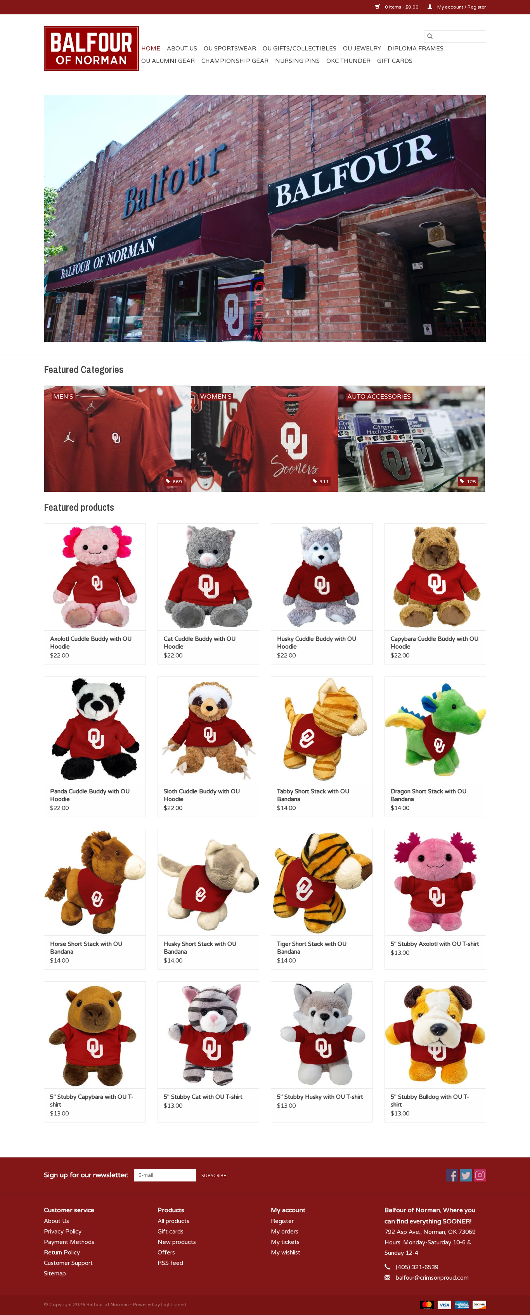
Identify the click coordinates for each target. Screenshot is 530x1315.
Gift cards (394, 60)
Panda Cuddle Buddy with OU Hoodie (90, 795)
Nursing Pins (297, 60)
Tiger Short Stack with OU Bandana (311, 947)
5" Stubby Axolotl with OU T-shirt (435, 943)
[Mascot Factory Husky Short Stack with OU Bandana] (209, 882)
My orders (284, 1231)
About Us (182, 48)
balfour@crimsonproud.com (432, 1277)
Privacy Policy (62, 1231)
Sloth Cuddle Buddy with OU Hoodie (202, 795)
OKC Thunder (348, 60)
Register (282, 1221)
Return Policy (62, 1252)
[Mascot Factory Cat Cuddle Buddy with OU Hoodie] (209, 576)
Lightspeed (173, 1304)
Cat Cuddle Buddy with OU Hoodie (200, 642)
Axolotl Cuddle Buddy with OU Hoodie (91, 642)
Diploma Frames (415, 48)
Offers (166, 1252)
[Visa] (443, 1304)
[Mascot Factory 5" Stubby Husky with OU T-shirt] (322, 1034)
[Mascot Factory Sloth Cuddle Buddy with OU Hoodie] (209, 729)
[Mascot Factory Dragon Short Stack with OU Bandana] (436, 729)
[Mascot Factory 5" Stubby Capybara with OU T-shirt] (95, 1034)
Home (150, 48)
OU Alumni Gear (168, 60)
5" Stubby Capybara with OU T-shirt (91, 1100)
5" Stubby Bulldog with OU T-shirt (430, 1100)
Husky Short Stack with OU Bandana (200, 947)
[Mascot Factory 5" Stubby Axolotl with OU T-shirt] (436, 882)
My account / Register (461, 7)
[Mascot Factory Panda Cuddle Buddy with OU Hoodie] (95, 729)
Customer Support (68, 1262)
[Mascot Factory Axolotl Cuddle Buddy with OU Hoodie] (95, 576)
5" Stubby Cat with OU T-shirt (203, 1096)
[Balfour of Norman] (91, 48)
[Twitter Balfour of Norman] (466, 1175)
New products (177, 1242)
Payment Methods (69, 1242)
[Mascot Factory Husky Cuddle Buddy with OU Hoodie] (322, 576)
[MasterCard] (426, 1304)
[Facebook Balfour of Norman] (452, 1175)
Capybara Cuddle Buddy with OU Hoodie (434, 642)
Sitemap (55, 1273)
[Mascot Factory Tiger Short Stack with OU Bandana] (322, 882)
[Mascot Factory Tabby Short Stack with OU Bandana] (322, 729)
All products (173, 1221)
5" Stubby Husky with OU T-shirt (320, 1096)
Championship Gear (234, 60)
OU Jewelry (362, 48)
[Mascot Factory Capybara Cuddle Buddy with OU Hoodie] (436, 576)
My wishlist (285, 1252)
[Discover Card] (478, 1304)
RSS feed (170, 1262)
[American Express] (461, 1304)
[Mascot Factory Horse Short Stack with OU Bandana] (95, 882)
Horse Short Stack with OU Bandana (86, 947)
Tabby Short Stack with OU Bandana (313, 795)
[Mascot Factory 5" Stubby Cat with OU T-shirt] (209, 1034)
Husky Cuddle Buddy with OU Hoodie (316, 642)
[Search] (430, 36)
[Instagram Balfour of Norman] (480, 1175)
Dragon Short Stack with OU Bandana (428, 795)
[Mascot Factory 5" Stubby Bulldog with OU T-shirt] (436, 1034)
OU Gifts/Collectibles (299, 48)
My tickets (285, 1242)
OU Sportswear (230, 48)
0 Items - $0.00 (402, 7)
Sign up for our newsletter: (86, 1175)
